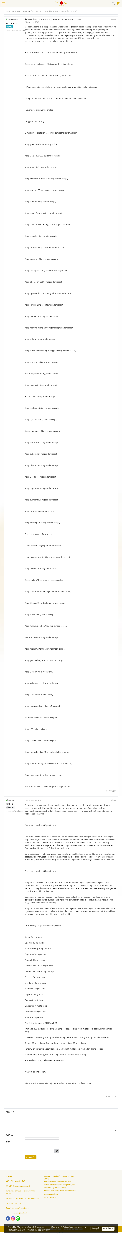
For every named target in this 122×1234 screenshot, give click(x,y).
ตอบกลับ (31, 1157)
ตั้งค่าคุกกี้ (95, 1229)
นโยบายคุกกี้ (46, 1230)
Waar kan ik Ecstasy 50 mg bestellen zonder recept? (54, 11)
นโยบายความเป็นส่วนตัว (29, 1230)
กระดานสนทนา (12, 11)
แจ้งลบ (113, 19)
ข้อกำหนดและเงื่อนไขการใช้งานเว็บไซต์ (57, 1181)
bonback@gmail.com (20, 1208)
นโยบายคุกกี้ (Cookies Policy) (55, 1187)
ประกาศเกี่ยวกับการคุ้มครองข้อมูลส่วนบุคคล (59, 1184)
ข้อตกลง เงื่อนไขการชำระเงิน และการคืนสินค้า (60, 1190)
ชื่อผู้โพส (10, 1135)
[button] (112, 3)
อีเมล (9, 1141)
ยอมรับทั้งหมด (108, 1229)
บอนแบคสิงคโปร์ (50, 1197)
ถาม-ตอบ (25, 11)
